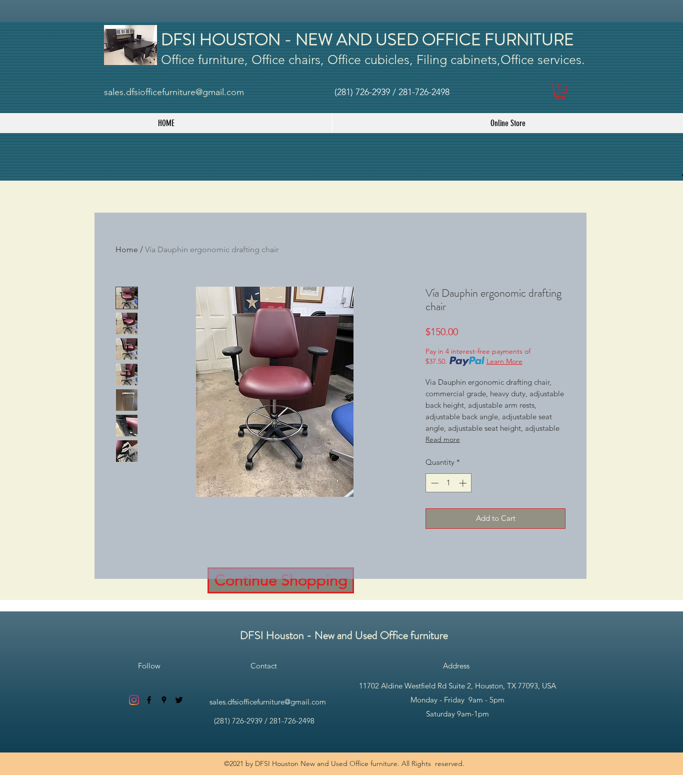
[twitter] (179, 700)
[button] (560, 91)
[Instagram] (134, 700)
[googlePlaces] (164, 700)
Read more (443, 439)
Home (127, 249)
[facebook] (149, 700)
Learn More (504, 361)
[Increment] (463, 483)
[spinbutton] (448, 483)
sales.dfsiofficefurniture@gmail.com (174, 92)
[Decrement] (433, 483)
